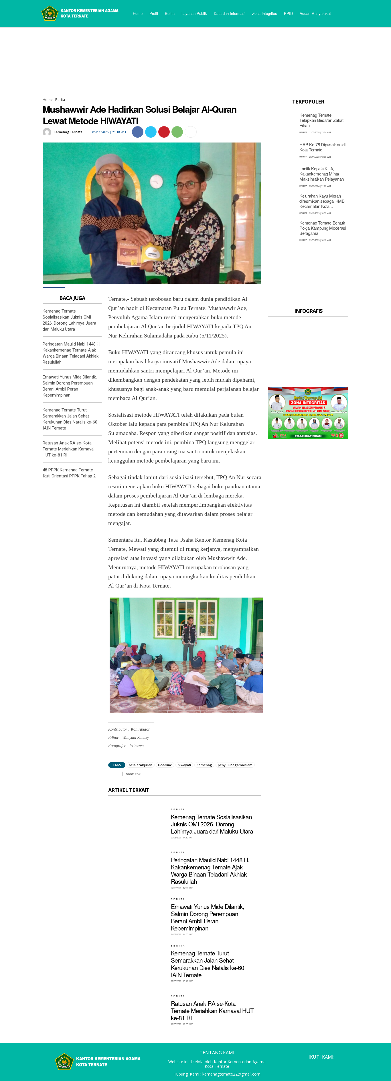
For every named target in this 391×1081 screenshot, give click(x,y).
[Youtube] (343, 1066)
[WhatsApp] (177, 132)
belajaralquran (140, 765)
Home (48, 99)
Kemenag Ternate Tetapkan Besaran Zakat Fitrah (321, 120)
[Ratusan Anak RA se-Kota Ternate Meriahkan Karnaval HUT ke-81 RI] (137, 1010)
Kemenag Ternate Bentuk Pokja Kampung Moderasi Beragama (322, 228)
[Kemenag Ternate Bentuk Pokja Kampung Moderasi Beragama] (282, 230)
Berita (60, 99)
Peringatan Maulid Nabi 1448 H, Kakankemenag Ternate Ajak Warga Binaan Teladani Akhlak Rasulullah (210, 870)
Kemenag (204, 765)
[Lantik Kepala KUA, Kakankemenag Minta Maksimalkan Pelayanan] (282, 176)
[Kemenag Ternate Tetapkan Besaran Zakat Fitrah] (282, 123)
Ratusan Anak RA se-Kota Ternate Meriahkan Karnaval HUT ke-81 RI (68, 449)
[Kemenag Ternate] (48, 132)
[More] (191, 132)
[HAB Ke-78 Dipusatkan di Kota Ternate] (282, 149)
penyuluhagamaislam (235, 765)
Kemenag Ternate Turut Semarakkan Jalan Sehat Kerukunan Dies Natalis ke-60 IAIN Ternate (207, 964)
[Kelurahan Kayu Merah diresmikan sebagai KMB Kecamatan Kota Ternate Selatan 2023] (282, 203)
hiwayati (184, 765)
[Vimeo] (332, 1066)
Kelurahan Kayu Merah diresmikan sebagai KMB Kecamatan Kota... (321, 201)
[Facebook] (137, 132)
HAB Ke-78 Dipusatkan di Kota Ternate (322, 147)
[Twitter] (151, 132)
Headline (165, 765)
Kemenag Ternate (68, 132)
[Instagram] (311, 1066)
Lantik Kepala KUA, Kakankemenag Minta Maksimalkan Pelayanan (321, 173)
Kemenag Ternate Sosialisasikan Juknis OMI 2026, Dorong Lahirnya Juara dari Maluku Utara (212, 823)
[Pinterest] (164, 132)
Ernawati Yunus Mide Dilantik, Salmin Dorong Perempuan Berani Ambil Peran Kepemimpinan (207, 917)
